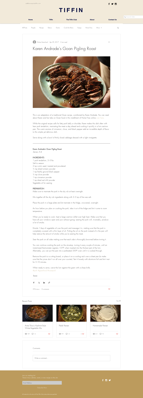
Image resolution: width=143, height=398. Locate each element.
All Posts (24, 28)
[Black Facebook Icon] (109, 4)
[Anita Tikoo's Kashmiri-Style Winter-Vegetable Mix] (37, 313)
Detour (50, 28)
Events (58, 28)
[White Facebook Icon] (102, 380)
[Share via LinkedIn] (44, 283)
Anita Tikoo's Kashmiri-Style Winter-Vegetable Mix (35, 326)
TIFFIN (71, 10)
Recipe (42, 28)
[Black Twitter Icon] (112, 4)
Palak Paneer (64, 325)
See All (118, 301)
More (98, 28)
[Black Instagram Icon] (115, 4)
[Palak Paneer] (71, 313)
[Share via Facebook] (34, 283)
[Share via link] (49, 283)
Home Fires (89, 28)
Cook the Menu (68, 28)
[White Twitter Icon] (109, 380)
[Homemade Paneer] (105, 313)
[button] (118, 28)
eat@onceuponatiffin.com (33, 3)
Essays (79, 28)
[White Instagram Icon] (106, 380)
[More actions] (109, 42)
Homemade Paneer (100, 325)
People (33, 28)
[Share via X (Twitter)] (39, 283)
